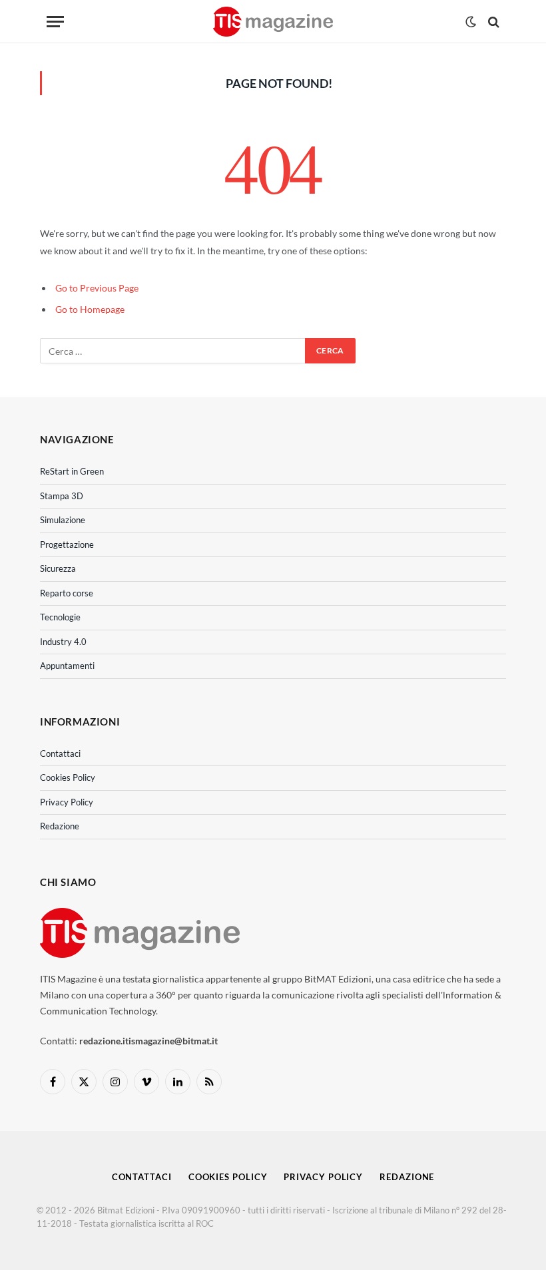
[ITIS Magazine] (273, 21)
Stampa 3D (61, 496)
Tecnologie (60, 617)
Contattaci (60, 753)
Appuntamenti (67, 665)
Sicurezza (58, 568)
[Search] (492, 22)
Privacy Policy (66, 802)
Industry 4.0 (63, 641)
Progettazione (67, 544)
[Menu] (55, 22)
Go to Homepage (90, 309)
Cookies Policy (67, 777)
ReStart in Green (72, 471)
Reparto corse (66, 593)
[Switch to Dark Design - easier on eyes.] (470, 22)
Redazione (59, 826)
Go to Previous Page (96, 288)
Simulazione (62, 520)
